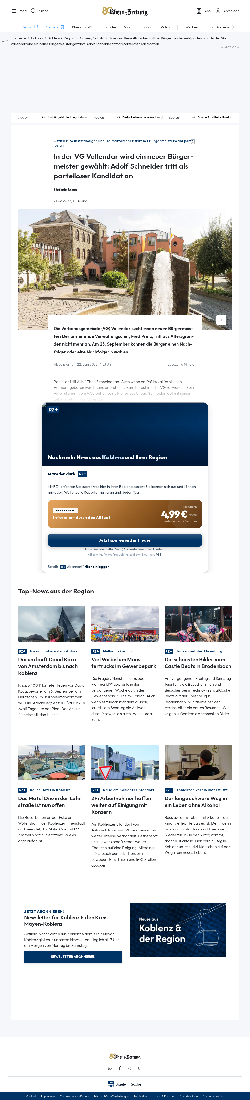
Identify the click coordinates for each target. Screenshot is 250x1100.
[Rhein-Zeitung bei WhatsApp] (109, 1068)
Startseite (18, 38)
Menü (22, 11)
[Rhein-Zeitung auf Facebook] (119, 1068)
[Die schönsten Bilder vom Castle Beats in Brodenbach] (198, 623)
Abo (207, 11)
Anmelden (231, 11)
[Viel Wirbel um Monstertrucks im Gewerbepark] (125, 623)
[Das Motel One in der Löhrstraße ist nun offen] (51, 762)
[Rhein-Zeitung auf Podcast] (139, 1068)
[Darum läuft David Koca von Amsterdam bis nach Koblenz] (51, 623)
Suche (43, 11)
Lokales (37, 38)
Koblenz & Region (61, 38)
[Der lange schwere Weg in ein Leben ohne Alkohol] (198, 762)
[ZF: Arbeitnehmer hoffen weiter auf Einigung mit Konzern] (125, 762)
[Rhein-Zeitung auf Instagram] (129, 1068)
